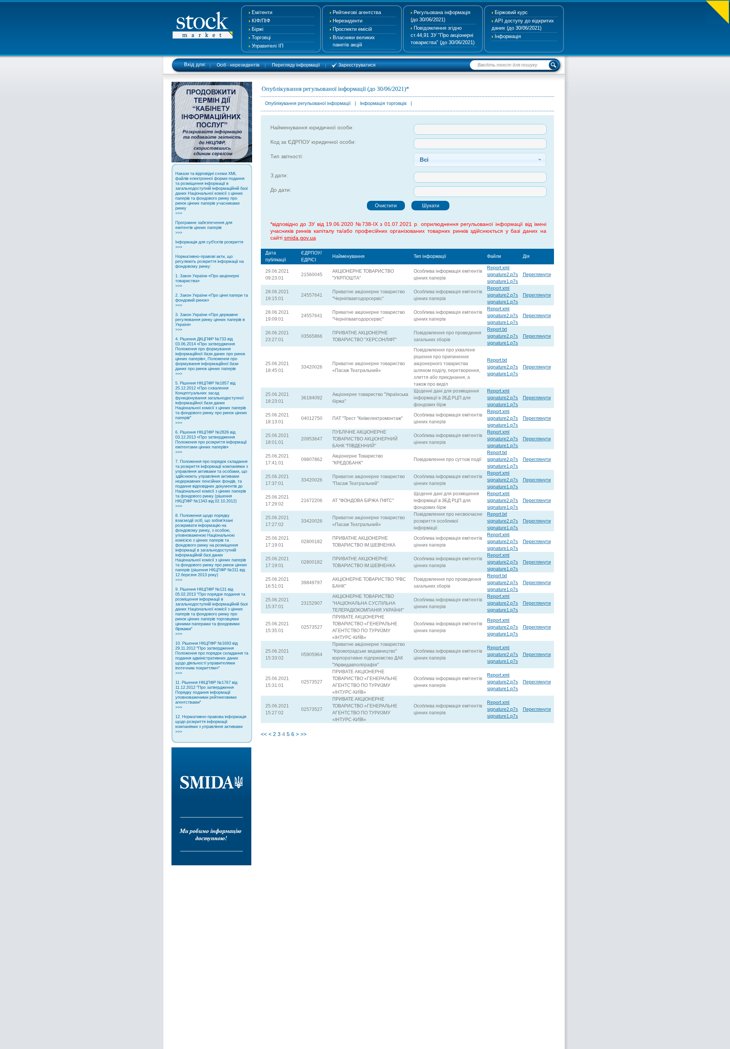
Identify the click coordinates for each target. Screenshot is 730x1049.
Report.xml (498, 267)
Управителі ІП (267, 46)
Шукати (430, 205)
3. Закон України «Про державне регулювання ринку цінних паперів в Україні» (210, 322)
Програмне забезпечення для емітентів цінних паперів (203, 227)
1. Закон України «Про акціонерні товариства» (207, 280)
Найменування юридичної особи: (312, 127)
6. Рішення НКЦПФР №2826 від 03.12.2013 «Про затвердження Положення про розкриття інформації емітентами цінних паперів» (211, 442)
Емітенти (262, 12)
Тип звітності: (286, 156)
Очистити (386, 205)
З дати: (279, 175)
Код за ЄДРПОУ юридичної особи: (313, 142)
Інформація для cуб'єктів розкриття (209, 244)
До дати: (280, 190)
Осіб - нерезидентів (238, 65)
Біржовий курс (511, 12)
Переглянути (537, 274)
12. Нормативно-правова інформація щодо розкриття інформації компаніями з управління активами (210, 724)
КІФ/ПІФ (261, 21)
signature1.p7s (502, 281)
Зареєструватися (357, 65)
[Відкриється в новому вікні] (211, 160)
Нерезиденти (347, 21)
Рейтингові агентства (357, 12)
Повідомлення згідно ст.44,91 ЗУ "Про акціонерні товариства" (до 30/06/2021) (442, 35)
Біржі (257, 29)
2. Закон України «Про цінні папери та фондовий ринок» (211, 300)
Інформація (508, 36)
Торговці (261, 37)
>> (303, 734)
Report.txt (497, 329)
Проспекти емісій (352, 29)
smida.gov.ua (300, 238)
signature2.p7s (502, 274)
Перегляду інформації (296, 65)
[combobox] (480, 160)
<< (264, 734)
